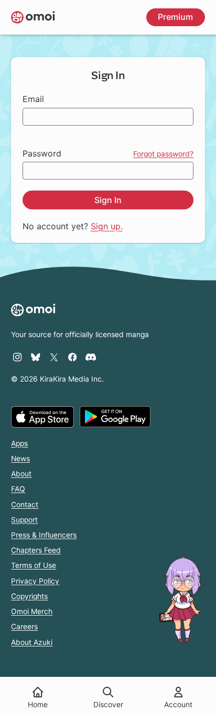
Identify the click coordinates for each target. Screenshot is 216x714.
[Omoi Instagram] (17, 357)
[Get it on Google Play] (115, 416)
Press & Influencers (44, 535)
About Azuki (31, 642)
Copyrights (29, 596)
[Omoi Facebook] (72, 357)
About (21, 474)
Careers (24, 626)
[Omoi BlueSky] (35, 357)
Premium (175, 17)
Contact (24, 504)
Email (33, 99)
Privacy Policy (35, 581)
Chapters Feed (36, 550)
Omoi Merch (31, 611)
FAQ (18, 489)
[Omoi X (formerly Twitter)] (54, 357)
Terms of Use (33, 565)
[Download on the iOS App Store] (42, 416)
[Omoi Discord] (90, 357)
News (20, 458)
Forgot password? (163, 154)
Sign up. (107, 226)
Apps (19, 443)
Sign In (108, 200)
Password (42, 153)
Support (24, 520)
